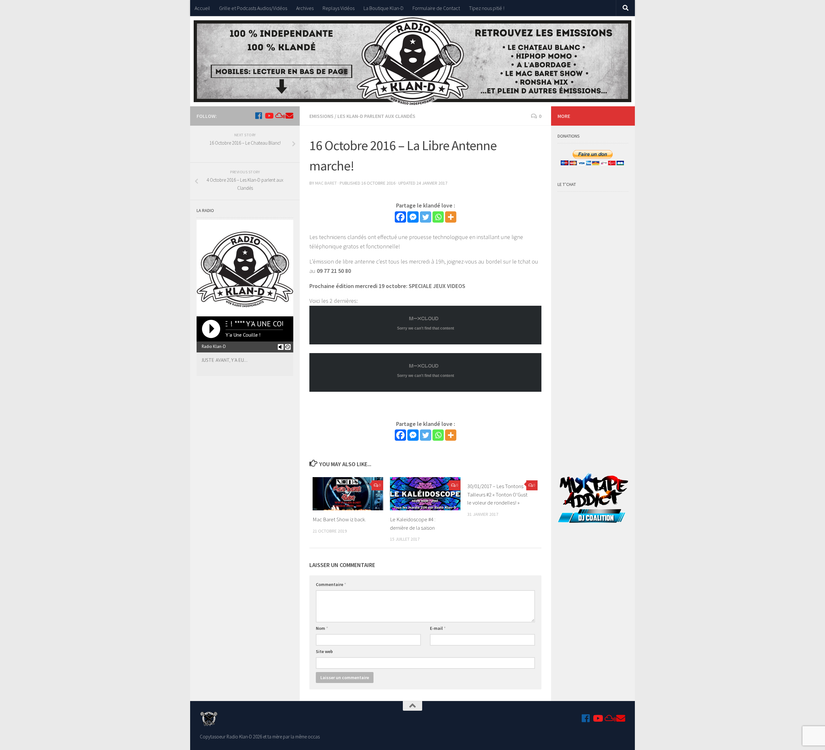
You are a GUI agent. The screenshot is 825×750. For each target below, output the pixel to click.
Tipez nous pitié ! (486, 8)
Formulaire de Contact (436, 8)
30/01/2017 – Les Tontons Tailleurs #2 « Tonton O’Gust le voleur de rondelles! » (497, 494)
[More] (450, 217)
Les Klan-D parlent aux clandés (376, 116)
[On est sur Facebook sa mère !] (258, 116)
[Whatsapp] (438, 217)
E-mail (438, 628)
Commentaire (331, 584)
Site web (324, 651)
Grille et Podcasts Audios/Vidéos (253, 8)
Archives (305, 8)
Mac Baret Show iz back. (339, 519)
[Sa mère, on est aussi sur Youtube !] (269, 116)
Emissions (321, 116)
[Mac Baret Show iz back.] (348, 493)
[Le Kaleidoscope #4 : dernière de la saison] (425, 493)
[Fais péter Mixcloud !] (279, 116)
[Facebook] (400, 217)
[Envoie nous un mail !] (289, 116)
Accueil (202, 8)
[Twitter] (425, 217)
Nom (322, 628)
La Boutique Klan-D (383, 8)
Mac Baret (326, 183)
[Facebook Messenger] (413, 217)
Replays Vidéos (338, 8)
